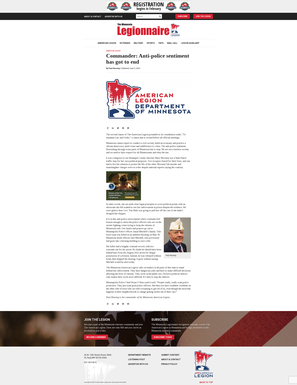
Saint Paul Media (121, 382)
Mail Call (172, 43)
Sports (151, 43)
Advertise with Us (113, 16)
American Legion (107, 43)
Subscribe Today (163, 337)
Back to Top (206, 382)
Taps (161, 43)
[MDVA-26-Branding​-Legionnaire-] (148, 185)
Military (138, 43)
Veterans (125, 43)
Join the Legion (203, 16)
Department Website (139, 355)
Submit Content (170, 355)
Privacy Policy (169, 364)
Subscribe (182, 16)
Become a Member (96, 337)
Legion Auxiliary (190, 43)
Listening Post (136, 359)
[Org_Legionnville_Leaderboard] (148, 6)
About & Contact (92, 16)
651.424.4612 (90, 362)
